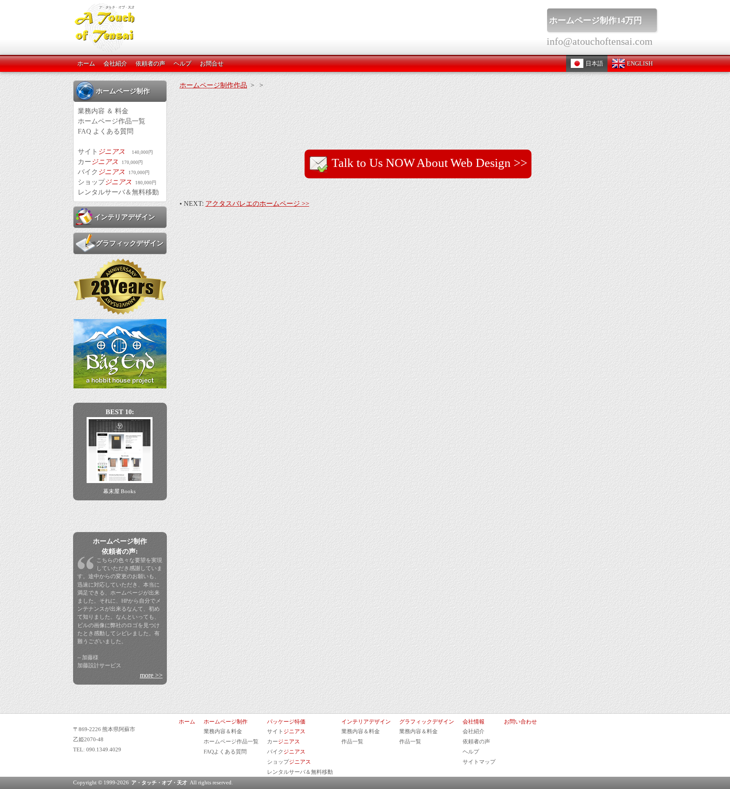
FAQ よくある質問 (105, 131)
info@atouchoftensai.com (600, 41)
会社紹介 (115, 63)
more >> (151, 675)
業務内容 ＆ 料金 (103, 111)
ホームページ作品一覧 (111, 121)
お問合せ (211, 63)
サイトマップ (479, 762)
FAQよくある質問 (225, 752)
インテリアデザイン (124, 217)
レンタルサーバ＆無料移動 (118, 192)
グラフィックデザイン (129, 243)
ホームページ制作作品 (213, 85)
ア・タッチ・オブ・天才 (159, 782)
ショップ (117, 182)
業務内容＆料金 (223, 731)
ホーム (86, 63)
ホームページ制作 (123, 91)
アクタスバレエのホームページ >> (257, 203)
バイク (114, 171)
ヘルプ (182, 63)
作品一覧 (352, 742)
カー (110, 161)
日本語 (593, 63)
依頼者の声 (150, 63)
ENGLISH (639, 63)
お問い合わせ (520, 722)
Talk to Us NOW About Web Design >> (428, 162)
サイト (115, 151)
